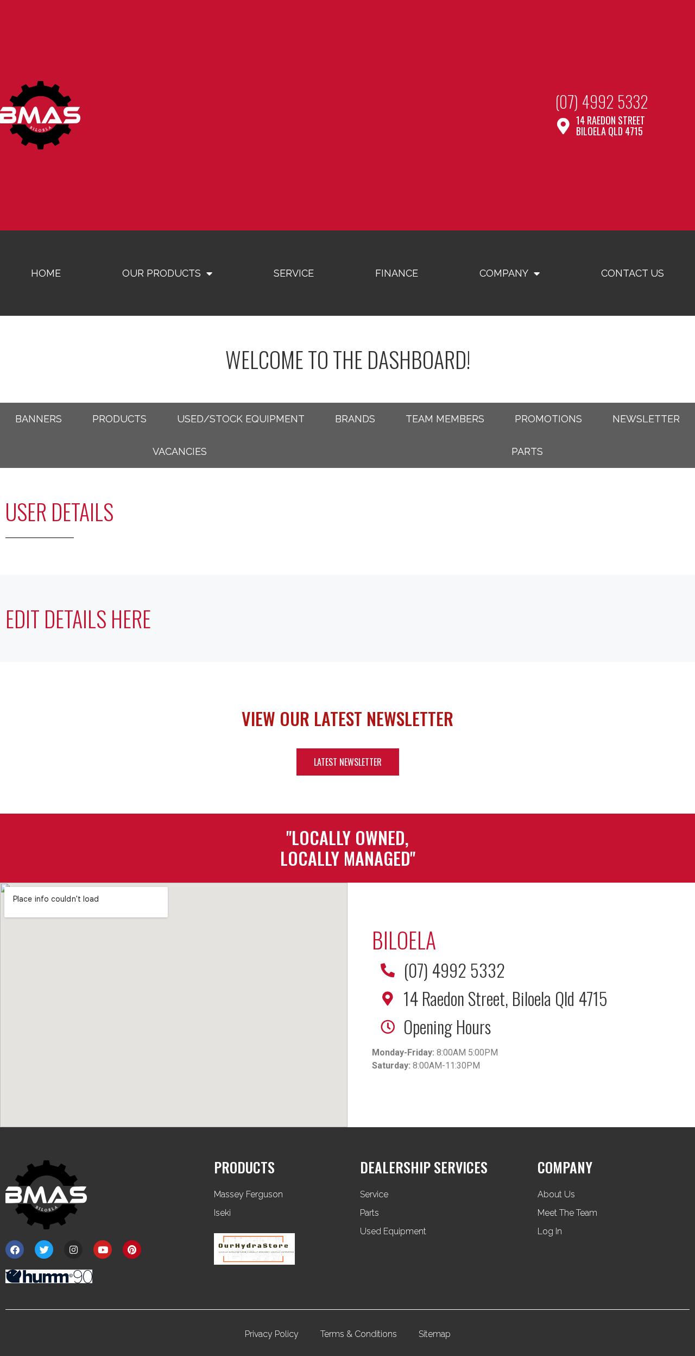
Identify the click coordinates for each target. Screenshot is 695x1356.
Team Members (445, 418)
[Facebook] (14, 1249)
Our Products (161, 273)
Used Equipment (393, 1231)
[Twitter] (44, 1249)
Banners (38, 418)
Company (503, 273)
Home (46, 273)
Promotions (548, 418)
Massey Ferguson (248, 1194)
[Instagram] (73, 1249)
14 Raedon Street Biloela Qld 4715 (610, 125)
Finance (396, 273)
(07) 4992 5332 (601, 101)
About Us (556, 1194)
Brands (355, 418)
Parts (527, 451)
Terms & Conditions (358, 1334)
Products (119, 418)
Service (294, 273)
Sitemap (435, 1334)
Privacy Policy (272, 1334)
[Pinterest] (132, 1249)
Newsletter (646, 418)
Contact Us (632, 273)
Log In (550, 1231)
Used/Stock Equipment (241, 418)
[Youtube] (102, 1249)
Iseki (222, 1213)
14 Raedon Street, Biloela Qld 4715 (505, 998)
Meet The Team (567, 1213)
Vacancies (180, 451)
